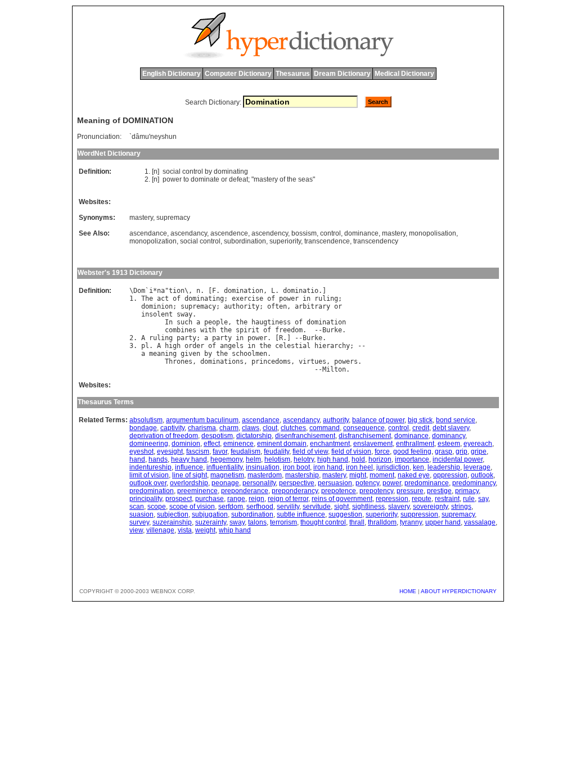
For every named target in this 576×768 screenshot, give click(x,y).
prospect (178, 499)
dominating (231, 171)
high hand (332, 459)
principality (145, 499)
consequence (364, 428)
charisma (202, 428)
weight (205, 530)
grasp (443, 451)
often (277, 306)
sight (341, 507)
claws (250, 428)
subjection (172, 514)
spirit (247, 330)
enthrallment (415, 444)
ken (418, 467)
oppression (450, 475)
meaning (163, 354)
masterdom (265, 475)
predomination (151, 491)
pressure (410, 491)
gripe (479, 451)
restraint (447, 499)
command (324, 428)
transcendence (327, 241)
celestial (292, 346)
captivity (172, 428)
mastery (266, 179)
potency (367, 483)
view (136, 530)
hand (137, 459)
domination (243, 291)
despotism (217, 436)
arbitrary (312, 306)
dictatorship (254, 436)
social (172, 171)
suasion (141, 514)
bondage (143, 428)
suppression (419, 514)
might (357, 475)
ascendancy (188, 233)
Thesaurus (293, 74)
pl (145, 346)
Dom (139, 291)
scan (136, 507)
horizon (380, 459)
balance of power (378, 420)
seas (305, 179)
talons (257, 522)
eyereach (478, 444)
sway (184, 314)
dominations (222, 361)
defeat (238, 179)
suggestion (345, 514)
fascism (197, 451)
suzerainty (210, 522)
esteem (449, 444)
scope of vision (192, 507)
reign (256, 499)
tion (176, 291)
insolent (157, 314)
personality (259, 483)
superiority (285, 241)
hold (358, 459)
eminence (238, 444)
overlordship (189, 483)
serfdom (230, 507)
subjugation (210, 514)
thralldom (382, 522)
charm (228, 428)
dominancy (448, 436)
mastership (302, 475)
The (147, 298)
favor (220, 451)
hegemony (226, 459)
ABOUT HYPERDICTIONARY (459, 591)
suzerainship (172, 522)
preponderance (244, 491)
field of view (310, 451)
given (190, 354)
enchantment (330, 444)
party (186, 338)
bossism (304, 233)
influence (189, 467)
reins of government (342, 499)
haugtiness (271, 322)
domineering (148, 444)
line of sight (189, 475)
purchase (209, 499)
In (169, 322)
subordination (245, 241)
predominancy (474, 483)
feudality (276, 451)
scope (156, 507)
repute (421, 499)
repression (392, 499)
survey (139, 522)
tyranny (411, 522)
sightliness (368, 507)
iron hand (328, 467)
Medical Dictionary (404, 74)
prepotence (338, 491)
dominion (157, 306)
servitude (317, 507)
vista (185, 530)
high (173, 346)
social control (200, 241)
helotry (304, 459)
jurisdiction (393, 467)
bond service (455, 420)
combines (180, 330)
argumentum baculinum (202, 420)
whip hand (235, 530)
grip (461, 451)
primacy (467, 491)
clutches (293, 428)
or (224, 179)
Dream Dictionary (342, 74)
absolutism (146, 420)
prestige (439, 491)
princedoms (271, 361)
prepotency (376, 491)
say (483, 499)
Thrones (178, 361)
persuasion (335, 483)
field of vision (351, 451)
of (282, 179)
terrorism (283, 522)
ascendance (148, 233)
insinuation (263, 467)
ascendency (269, 233)
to (186, 179)
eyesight (170, 451)
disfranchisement (365, 436)
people (216, 322)
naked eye (414, 475)
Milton (334, 369)
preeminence (197, 491)
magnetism (227, 475)
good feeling (412, 451)
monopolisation (432, 233)
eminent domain (282, 444)
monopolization (153, 241)
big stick (420, 420)
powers (346, 361)
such (184, 322)
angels (232, 346)
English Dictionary (171, 74)
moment (382, 475)
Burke (332, 330)
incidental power (458, 459)
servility (288, 507)
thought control (323, 522)
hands (158, 459)
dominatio (300, 291)
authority (241, 306)
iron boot (296, 467)
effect (212, 444)
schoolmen (249, 354)
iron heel (359, 467)
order (194, 346)
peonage (225, 483)
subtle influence (301, 514)
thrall (356, 522)
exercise (247, 298)
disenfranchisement (305, 436)
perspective (296, 483)
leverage (477, 467)
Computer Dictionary (238, 74)
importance (412, 459)
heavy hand (189, 459)
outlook (482, 475)
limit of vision (149, 475)
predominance (426, 483)
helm (253, 459)
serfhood (259, 507)
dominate (205, 179)
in (306, 298)
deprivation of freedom (163, 436)
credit (420, 428)
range (236, 499)
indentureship (150, 467)
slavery (399, 507)
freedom (289, 330)
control (192, 171)
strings (461, 507)
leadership (444, 467)
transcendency (375, 241)
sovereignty (430, 507)
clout (270, 428)
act (163, 298)
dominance (361, 233)
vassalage (480, 522)
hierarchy (332, 346)
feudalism (245, 451)
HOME (407, 591)
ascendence (229, 233)
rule (469, 499)
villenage (160, 530)
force (382, 451)
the (291, 179)
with (208, 330)
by (208, 171)
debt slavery (451, 428)
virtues (312, 361)
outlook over (147, 483)
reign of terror (288, 499)
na (161, 291)
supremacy (173, 218)
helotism (277, 459)
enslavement (373, 444)
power (172, 179)
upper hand (443, 522)
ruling (326, 298)
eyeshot (141, 451)
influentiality (224, 467)
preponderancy (295, 491)
